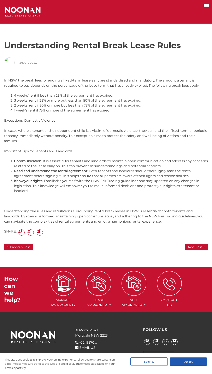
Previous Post (19, 247)
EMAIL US (86, 348)
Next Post (195, 247)
